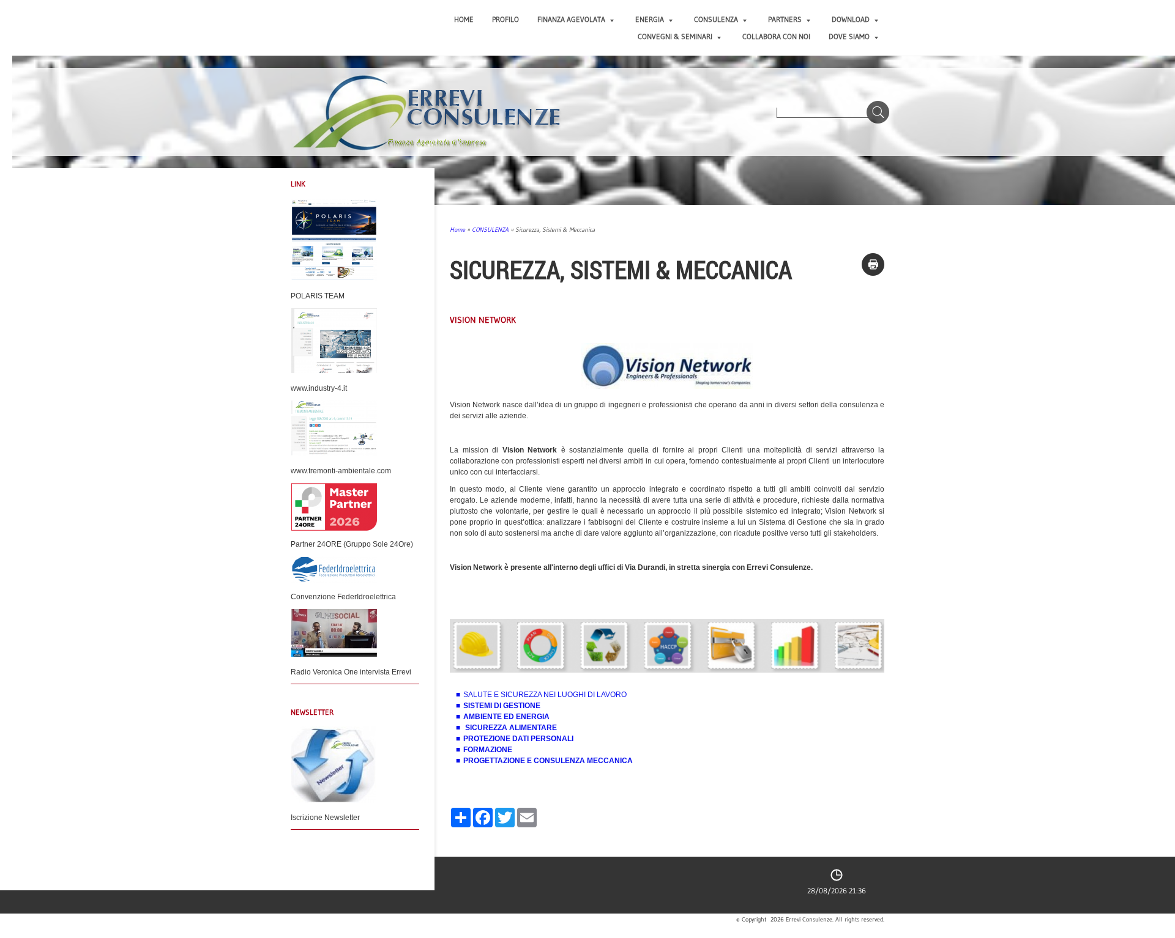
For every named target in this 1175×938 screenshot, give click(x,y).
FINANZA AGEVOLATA (571, 19)
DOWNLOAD (851, 19)
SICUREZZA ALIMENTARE (511, 727)
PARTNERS (785, 19)
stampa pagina (873, 264)
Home (464, 19)
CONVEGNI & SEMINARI (675, 36)
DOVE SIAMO (849, 36)
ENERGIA (649, 19)
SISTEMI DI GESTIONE (501, 705)
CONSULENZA (716, 19)
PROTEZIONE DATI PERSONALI (518, 738)
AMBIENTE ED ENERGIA (506, 716)
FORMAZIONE (487, 749)
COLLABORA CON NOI (776, 36)
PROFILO (505, 19)
